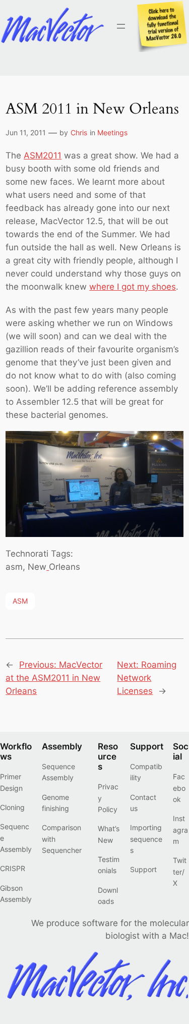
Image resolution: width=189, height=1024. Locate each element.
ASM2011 (42, 155)
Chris (79, 132)
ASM (20, 601)
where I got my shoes (132, 287)
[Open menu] (121, 26)
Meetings (112, 132)
